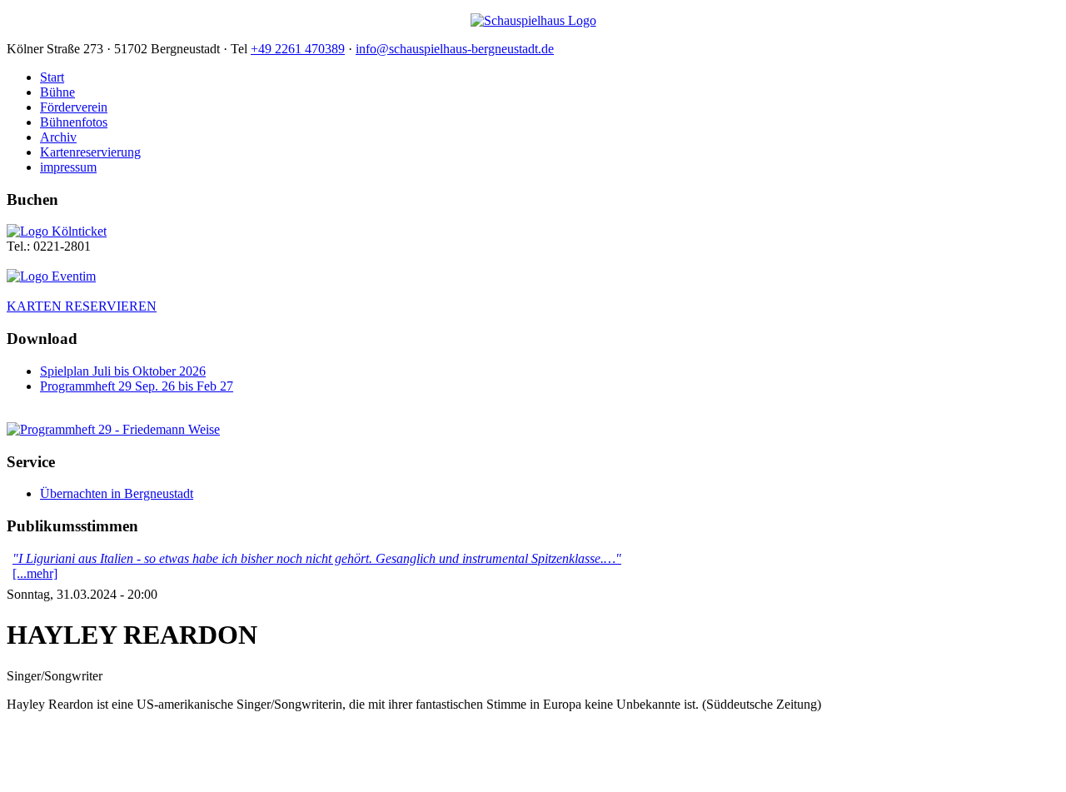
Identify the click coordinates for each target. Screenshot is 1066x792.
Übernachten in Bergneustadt (116, 493)
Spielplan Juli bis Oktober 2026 (123, 371)
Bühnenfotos (73, 122)
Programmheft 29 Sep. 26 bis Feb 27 (136, 386)
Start (52, 77)
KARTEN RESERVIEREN (82, 306)
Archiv (58, 137)
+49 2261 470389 (298, 49)
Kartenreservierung (90, 152)
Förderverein (73, 107)
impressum (68, 167)
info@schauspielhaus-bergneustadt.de (455, 49)
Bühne (57, 92)
